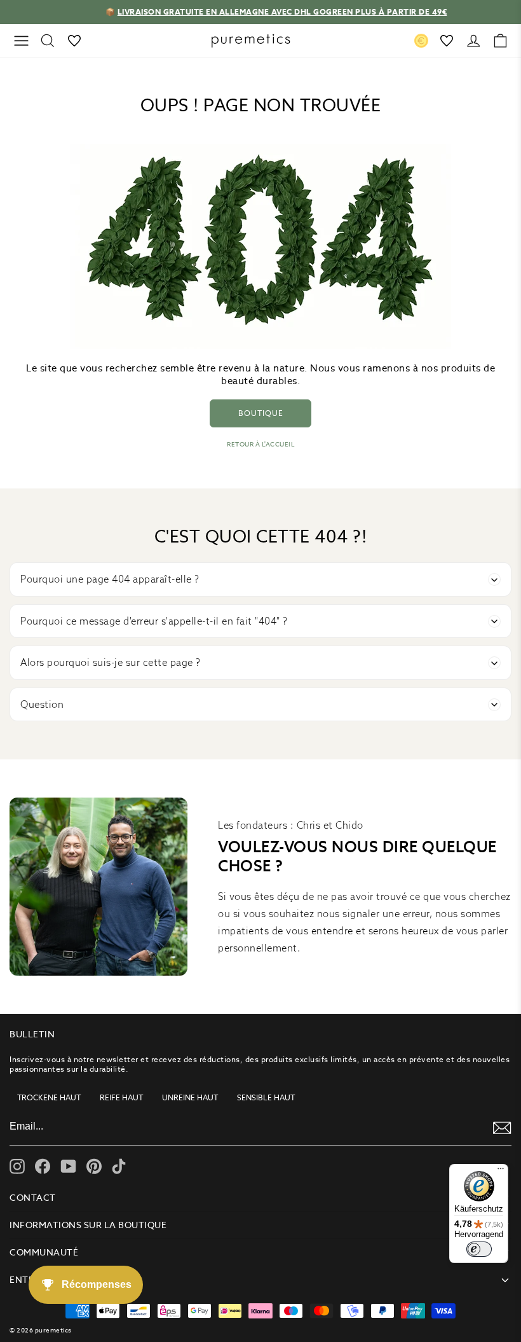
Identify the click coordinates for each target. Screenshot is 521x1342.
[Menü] (500, 1171)
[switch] (479, 1249)
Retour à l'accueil (260, 444)
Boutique (260, 413)
